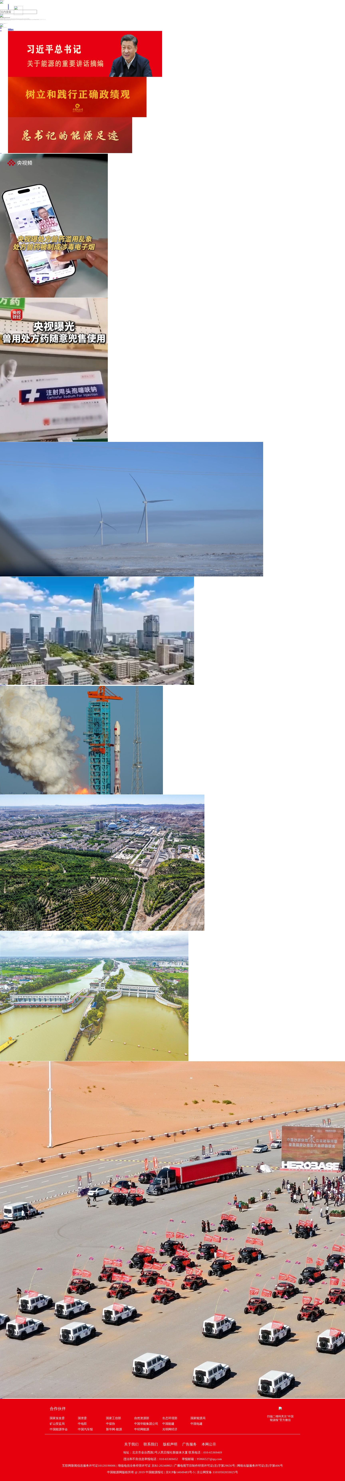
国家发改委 (57, 1418)
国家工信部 (113, 1418)
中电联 (82, 1423)
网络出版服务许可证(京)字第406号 (260, 1465)
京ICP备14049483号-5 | (181, 1472)
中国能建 (168, 1423)
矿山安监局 (57, 1423)
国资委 (82, 1418)
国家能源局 (197, 1418)
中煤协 (110, 1423)
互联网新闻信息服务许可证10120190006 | (90, 1465)
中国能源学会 (59, 1429)
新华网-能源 (114, 1429)
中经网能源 (141, 1429)
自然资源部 (141, 1418)
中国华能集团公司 (146, 1423)
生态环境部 (169, 1418)
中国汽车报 (85, 1429)
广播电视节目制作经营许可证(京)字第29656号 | (205, 1465)
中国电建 (196, 1423)
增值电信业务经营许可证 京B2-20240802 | (146, 1465)
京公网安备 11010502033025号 (217, 1472)
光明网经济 (169, 1429)
